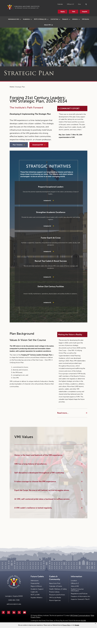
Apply (63, 11)
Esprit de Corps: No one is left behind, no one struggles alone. (41, 490)
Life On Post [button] (54, 19)
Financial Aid (35, 583)
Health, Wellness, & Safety (58, 589)
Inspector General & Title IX (80, 599)
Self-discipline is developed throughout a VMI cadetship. (39, 473)
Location (74, 580)
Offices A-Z (70, 4)
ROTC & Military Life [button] (40, 19)
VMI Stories (85, 19)
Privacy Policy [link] (66, 625)
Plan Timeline (18, 145)
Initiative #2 (49, 226)
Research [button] (65, 19)
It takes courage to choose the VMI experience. (35, 481)
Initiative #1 (49, 200)
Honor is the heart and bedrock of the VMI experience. (38, 455)
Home (12, 87)
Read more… (62, 413)
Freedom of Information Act (80, 596)
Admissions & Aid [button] (13, 19)
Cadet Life (34, 592)
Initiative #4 (48, 277)
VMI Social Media (55, 597)
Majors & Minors (36, 586)
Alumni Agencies (55, 600)
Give (79, 4)
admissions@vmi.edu (14, 604)
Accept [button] (77, 625)
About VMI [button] (47, 25)
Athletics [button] (75, 19)
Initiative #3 (49, 251)
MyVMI (83, 620)
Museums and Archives (57, 595)
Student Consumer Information (77, 590)
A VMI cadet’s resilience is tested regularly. (33, 508)
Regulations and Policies (79, 593)
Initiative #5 (49, 302)
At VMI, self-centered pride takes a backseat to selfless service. (42, 499)
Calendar (60, 4)
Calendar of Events (55, 586)
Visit (73, 11)
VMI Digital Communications (80, 615)
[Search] (86, 4)
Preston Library (54, 592)
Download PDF (37, 145)
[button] (95, 623)
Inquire (84, 11)
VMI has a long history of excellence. (30, 464)
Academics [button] (26, 19)
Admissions (34, 580)
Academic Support (37, 589)
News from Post (54, 583)
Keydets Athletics (36, 597)
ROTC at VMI (35, 595)
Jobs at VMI (75, 586)
